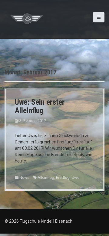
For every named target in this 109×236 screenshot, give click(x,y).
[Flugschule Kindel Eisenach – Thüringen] (27, 19)
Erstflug (63, 177)
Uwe (75, 177)
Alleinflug (46, 177)
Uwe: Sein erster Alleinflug (39, 106)
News (24, 177)
